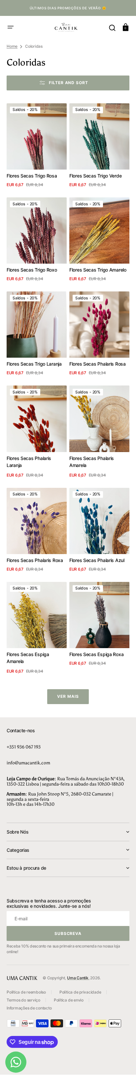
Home (12, 46)
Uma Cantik (77, 977)
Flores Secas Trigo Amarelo (97, 270)
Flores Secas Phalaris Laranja (29, 461)
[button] (10, 27)
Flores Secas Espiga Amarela (28, 657)
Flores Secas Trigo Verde (95, 176)
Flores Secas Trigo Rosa (32, 176)
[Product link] (37, 146)
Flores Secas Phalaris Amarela (91, 461)
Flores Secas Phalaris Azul (96, 560)
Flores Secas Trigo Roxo (32, 270)
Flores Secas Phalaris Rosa (97, 364)
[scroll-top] (122, 1063)
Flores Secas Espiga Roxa (96, 654)
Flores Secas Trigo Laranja (34, 364)
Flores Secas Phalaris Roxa (35, 560)
